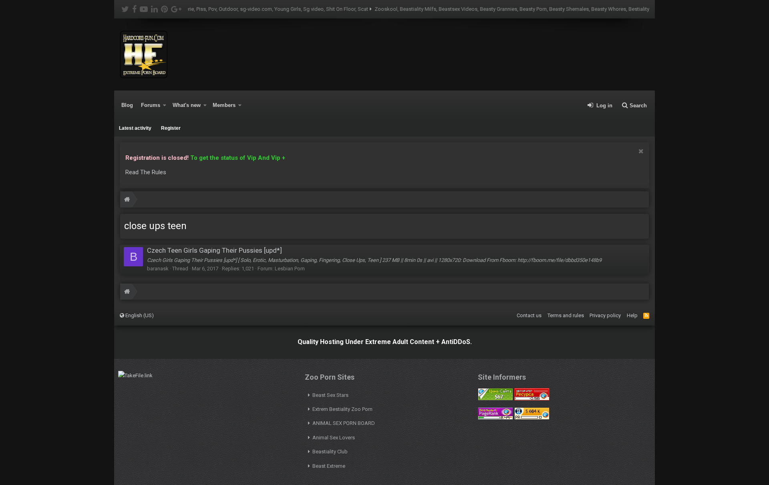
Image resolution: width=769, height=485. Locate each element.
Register (171, 128)
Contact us (529, 315)
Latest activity (135, 128)
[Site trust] (532, 399)
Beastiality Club (330, 452)
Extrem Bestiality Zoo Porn (342, 409)
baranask (158, 269)
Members (224, 105)
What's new (187, 105)
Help (632, 315)
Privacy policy (605, 315)
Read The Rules (145, 172)
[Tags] (127, 200)
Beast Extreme (328, 466)
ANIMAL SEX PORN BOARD (343, 423)
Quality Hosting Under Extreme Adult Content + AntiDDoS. (385, 342)
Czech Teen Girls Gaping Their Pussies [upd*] (214, 250)
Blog (127, 105)
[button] (164, 105)
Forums (150, 105)
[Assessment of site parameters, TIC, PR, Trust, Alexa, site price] (532, 418)
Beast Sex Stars (330, 395)
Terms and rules (566, 315)
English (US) (139, 315)
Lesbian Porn (290, 269)
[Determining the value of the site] (495, 399)
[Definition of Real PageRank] (495, 418)
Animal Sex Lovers (333, 438)
